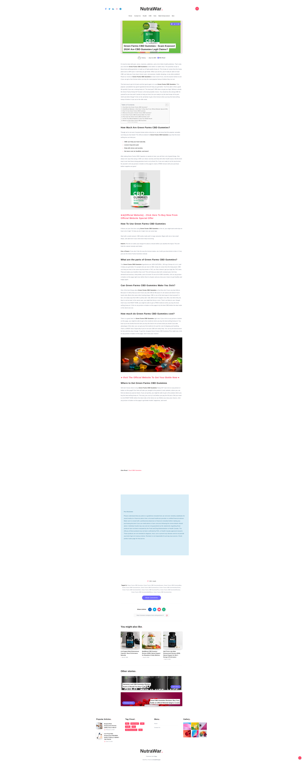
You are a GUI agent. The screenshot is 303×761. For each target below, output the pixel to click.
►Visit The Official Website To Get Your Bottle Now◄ (137, 118)
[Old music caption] (203, 726)
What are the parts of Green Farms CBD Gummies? (137, 112)
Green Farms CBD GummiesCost (150, 587)
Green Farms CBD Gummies (135, 585)
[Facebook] (105, 9)
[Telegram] (120, 9)
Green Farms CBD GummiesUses (163, 592)
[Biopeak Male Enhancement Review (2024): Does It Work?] (99, 725)
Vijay (155, 756)
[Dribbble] (116, 9)
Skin (173, 16)
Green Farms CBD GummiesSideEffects (142, 592)
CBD (150, 16)
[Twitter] (109, 9)
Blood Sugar (134, 723)
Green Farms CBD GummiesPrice (151, 589)
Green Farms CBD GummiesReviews (170, 589)
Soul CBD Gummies (135, 470)
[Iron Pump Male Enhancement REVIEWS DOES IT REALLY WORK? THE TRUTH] (99, 735)
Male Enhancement (164, 16)
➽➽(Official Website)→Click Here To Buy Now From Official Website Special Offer (145, 109)
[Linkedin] (113, 9)
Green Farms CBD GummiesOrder (131, 589)
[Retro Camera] (195, 726)
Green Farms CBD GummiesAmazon (153, 585)
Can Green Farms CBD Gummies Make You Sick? (136, 114)
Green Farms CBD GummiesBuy (172, 585)
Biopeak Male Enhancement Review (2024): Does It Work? (110, 725)
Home (130, 16)
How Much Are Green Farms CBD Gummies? (135, 107)
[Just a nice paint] (195, 733)
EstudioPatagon (156, 759)
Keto (155, 16)
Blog (127, 723)
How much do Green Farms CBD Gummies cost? (136, 116)
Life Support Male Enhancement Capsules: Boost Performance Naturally (130, 653)
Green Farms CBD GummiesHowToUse (169, 587)
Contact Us (137, 16)
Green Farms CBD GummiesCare (131, 587)
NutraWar (150, 8)
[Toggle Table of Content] (166, 105)
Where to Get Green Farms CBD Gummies (134, 120)
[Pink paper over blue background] (187, 726)
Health (145, 16)
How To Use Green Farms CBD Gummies (134, 111)
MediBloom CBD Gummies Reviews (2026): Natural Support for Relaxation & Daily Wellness (151, 653)
